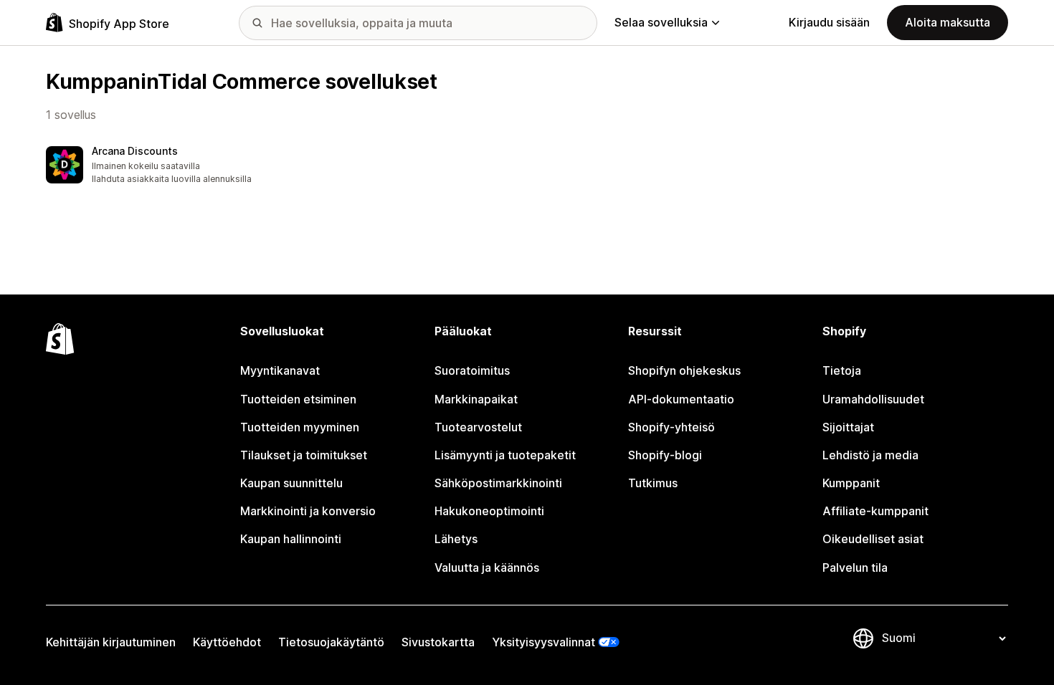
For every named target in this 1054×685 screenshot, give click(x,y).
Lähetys (456, 539)
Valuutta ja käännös (487, 567)
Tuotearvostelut (478, 427)
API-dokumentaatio (681, 399)
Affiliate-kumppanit (875, 511)
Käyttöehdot (227, 642)
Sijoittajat (848, 427)
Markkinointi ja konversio (308, 511)
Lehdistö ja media (870, 455)
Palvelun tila (855, 567)
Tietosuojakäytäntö (331, 642)
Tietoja (841, 370)
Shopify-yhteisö (671, 427)
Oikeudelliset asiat (873, 539)
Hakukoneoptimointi (489, 511)
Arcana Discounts (135, 151)
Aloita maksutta (947, 22)
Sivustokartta (438, 642)
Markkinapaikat (476, 399)
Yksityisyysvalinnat (543, 642)
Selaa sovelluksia (661, 22)
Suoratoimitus (472, 370)
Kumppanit (851, 483)
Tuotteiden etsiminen (298, 399)
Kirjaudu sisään (829, 22)
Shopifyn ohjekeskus (684, 370)
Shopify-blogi (665, 455)
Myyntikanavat (280, 370)
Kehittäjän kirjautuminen (111, 642)
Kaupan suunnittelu (291, 483)
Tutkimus (653, 483)
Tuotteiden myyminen (299, 427)
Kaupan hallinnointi (290, 539)
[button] (158, 166)
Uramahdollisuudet (873, 399)
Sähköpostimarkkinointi (498, 483)
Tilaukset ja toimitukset (303, 455)
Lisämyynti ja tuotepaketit (505, 455)
